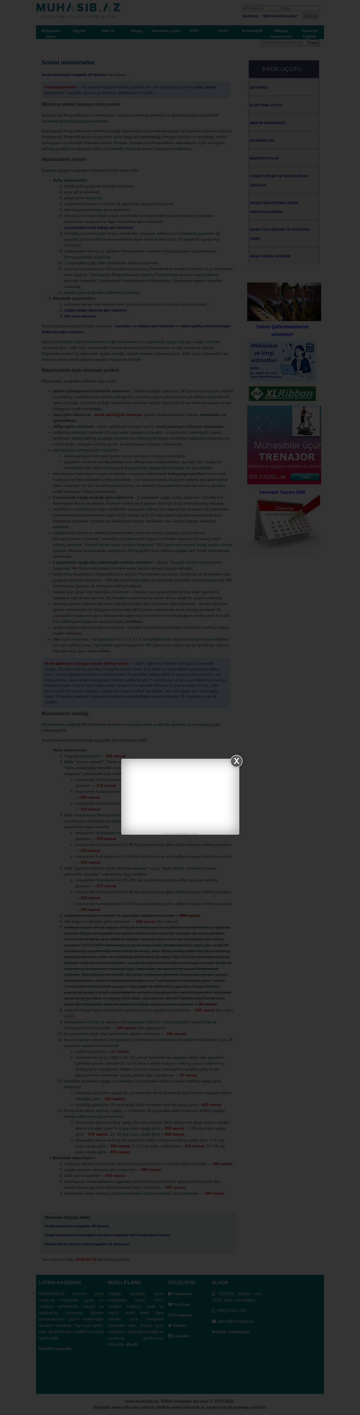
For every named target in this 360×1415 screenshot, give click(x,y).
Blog (195, 833)
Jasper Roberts (183, 833)
